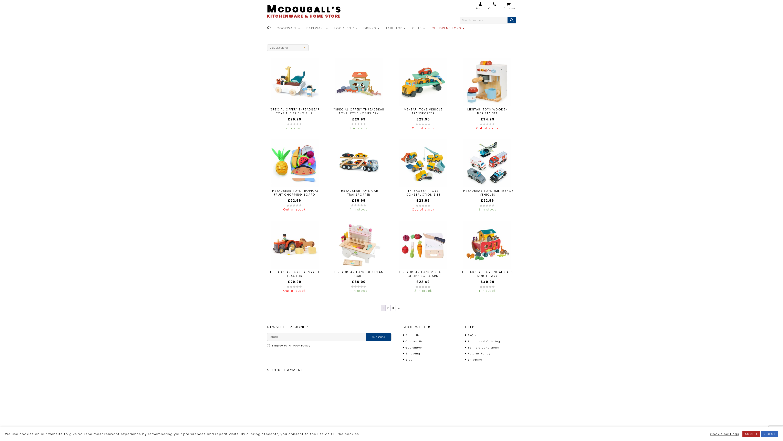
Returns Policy (479, 353)
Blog (409, 359)
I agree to (291, 345)
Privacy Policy (300, 345)
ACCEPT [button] (751, 434)
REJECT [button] (769, 434)
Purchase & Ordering (484, 341)
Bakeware (315, 28)
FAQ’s (472, 335)
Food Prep (344, 28)
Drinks (370, 28)
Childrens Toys (446, 28)
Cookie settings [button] (724, 434)
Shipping (413, 353)
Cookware (286, 28)
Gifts (417, 28)
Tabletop (394, 28)
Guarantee (414, 347)
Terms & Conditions (483, 347)
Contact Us (414, 341)
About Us (413, 335)
